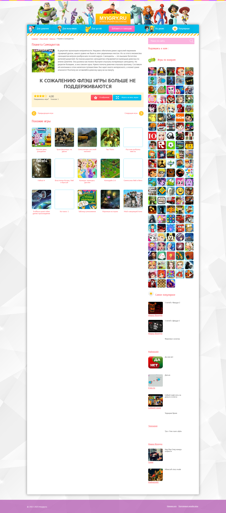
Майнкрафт (153, 351)
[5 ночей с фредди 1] (156, 321)
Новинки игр (171, 506)
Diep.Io (151, 388)
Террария (152, 426)
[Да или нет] (156, 357)
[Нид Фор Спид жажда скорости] (156, 451)
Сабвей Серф (154, 408)
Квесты (52, 39)
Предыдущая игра (45, 113)
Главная (35, 39)
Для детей (44, 39)
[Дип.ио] (156, 375)
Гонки (150, 462)
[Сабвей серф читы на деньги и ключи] (156, 397)
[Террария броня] (156, 413)
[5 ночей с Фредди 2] (156, 303)
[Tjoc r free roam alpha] (156, 431)
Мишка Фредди (155, 315)
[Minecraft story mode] (156, 469)
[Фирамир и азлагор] (156, 339)
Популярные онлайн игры (188, 506)
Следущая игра (131, 113)
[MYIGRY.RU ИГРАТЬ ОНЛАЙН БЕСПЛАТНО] (113, 12)
